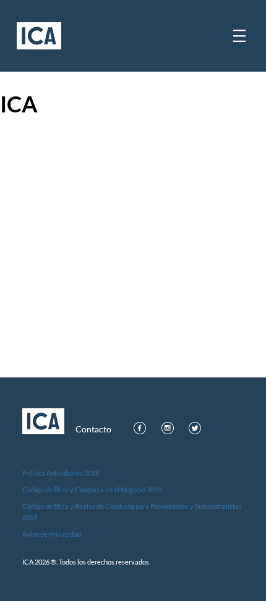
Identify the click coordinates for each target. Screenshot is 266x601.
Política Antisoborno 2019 (60, 473)
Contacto (93, 429)
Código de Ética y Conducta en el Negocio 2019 (91, 489)
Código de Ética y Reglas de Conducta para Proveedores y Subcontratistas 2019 (132, 511)
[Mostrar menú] (239, 36)
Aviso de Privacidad (51, 534)
